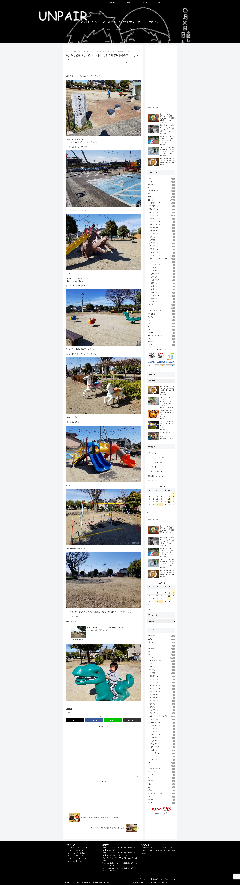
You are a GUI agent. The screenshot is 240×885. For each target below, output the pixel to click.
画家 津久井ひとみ (75, 861)
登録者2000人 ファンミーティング (159, 476)
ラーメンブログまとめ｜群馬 (78, 858)
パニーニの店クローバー (76, 856)
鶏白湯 (142, 847)
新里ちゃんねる (159, 847)
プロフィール (146, 879)
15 (169, 499)
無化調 (143, 853)
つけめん (165, 850)
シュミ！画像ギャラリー (156, 471)
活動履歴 (155, 879)
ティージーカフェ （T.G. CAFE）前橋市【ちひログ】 (118, 858)
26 (157, 504)
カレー (169, 847)
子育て (69, 708)
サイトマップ (152, 467)
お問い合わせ (152, 453)
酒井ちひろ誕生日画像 (155, 480)
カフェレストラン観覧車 (76, 853)
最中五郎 (160, 850)
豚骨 (157, 850)
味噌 (166, 847)
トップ (139, 879)
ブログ (166, 879)
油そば (148, 850)
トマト (153, 850)
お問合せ (172, 879)
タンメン (153, 847)
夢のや (149, 847)
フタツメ (169, 850)
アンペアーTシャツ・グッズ (77, 847)
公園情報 (70, 712)
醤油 (164, 847)
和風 (151, 850)
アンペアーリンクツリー (156, 462)
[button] (132, 720)
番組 (161, 879)
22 (169, 502)
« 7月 (149, 512)
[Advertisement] (103, 68)
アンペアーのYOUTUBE (156, 458)
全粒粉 (145, 847)
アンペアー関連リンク (75, 850)
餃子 (146, 853)
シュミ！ (144, 850)
